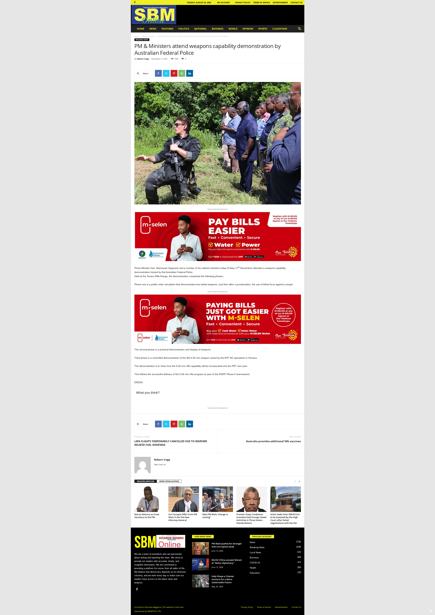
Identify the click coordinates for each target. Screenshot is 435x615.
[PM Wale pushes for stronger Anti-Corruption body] (200, 548)
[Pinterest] (174, 73)
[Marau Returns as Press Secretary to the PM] (149, 499)
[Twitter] (166, 73)
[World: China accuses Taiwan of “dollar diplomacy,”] (200, 564)
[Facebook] (135, 2)
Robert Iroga (143, 58)
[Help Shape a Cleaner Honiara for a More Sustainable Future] (200, 581)
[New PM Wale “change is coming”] (217, 499)
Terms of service (261, 2)
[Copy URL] (197, 73)
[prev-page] (295, 481)
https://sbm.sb (160, 464)
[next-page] (299, 481)
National (200, 28)
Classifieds (279, 28)
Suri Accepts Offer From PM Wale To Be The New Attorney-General (182, 517)
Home (140, 28)
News (152, 28)
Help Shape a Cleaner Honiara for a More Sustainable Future (223, 579)
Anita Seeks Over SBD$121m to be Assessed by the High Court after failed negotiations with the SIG (285, 519)
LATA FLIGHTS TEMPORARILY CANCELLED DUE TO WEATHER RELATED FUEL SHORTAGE (170, 442)
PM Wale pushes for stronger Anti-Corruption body (227, 545)
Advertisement (280, 2)
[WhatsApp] (181, 73)
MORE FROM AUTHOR (169, 481)
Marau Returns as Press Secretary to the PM (146, 516)
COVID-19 (255, 562)
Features (167, 28)
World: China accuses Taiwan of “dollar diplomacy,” (227, 561)
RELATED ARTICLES (145, 481)
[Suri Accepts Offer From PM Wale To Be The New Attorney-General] (183, 499)
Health (253, 568)
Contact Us (296, 2)
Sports (262, 28)
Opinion (247, 28)
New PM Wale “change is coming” (215, 516)
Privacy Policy (242, 2)
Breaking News (148, 36)
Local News (255, 552)
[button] (299, 28)
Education (255, 573)
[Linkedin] (189, 73)
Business (217, 28)
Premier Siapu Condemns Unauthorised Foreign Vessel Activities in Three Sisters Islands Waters (251, 519)
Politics (183, 28)
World (233, 28)
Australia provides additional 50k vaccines (273, 441)
